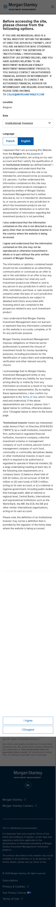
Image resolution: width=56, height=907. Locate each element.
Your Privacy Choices (14, 892)
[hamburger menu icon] (5, 6)
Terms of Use (30, 397)
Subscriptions (10, 880)
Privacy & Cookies (13, 886)
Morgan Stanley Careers (17, 806)
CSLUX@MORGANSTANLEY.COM (25, 94)
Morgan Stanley (12, 799)
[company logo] (23, 6)
